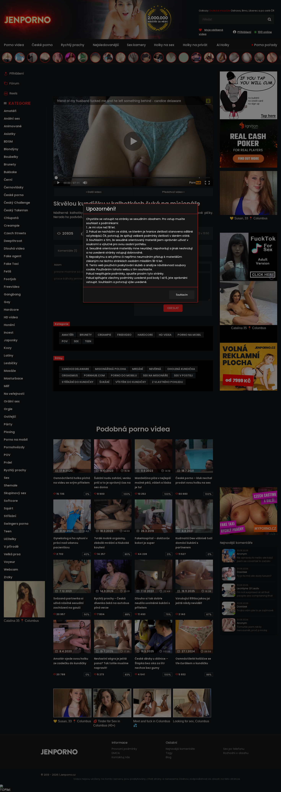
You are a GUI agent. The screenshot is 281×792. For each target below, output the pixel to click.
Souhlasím (182, 294)
